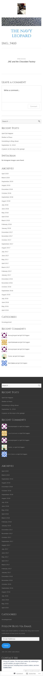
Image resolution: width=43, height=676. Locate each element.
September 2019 (7, 181)
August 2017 (6, 248)
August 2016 (6, 294)
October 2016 (6, 287)
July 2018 (5, 205)
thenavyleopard (12, 335)
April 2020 (5, 173)
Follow (6, 645)
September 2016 (7, 290)
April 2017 (5, 263)
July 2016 (5, 298)
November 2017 (7, 236)
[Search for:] (21, 121)
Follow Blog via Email (17, 626)
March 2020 (6, 177)
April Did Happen (7, 133)
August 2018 (6, 201)
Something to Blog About (10, 141)
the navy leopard (21, 33)
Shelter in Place (7, 137)
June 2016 (5, 302)
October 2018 (6, 193)
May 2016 (5, 306)
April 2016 (5, 310)
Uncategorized (6, 322)
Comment (33, 106)
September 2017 (7, 244)
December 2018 (7, 189)
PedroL (10, 356)
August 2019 (6, 185)
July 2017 (5, 251)
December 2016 (7, 279)
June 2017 (5, 255)
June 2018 (5, 209)
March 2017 (6, 267)
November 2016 (7, 283)
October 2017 (6, 240)
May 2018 (5, 212)
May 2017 (5, 259)
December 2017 (7, 232)
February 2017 (7, 271)
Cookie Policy (7, 667)
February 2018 (7, 224)
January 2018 (6, 228)
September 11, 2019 (9, 145)
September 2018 (7, 197)
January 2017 (6, 275)
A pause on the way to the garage (13, 149)
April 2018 (5, 216)
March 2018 (6, 220)
